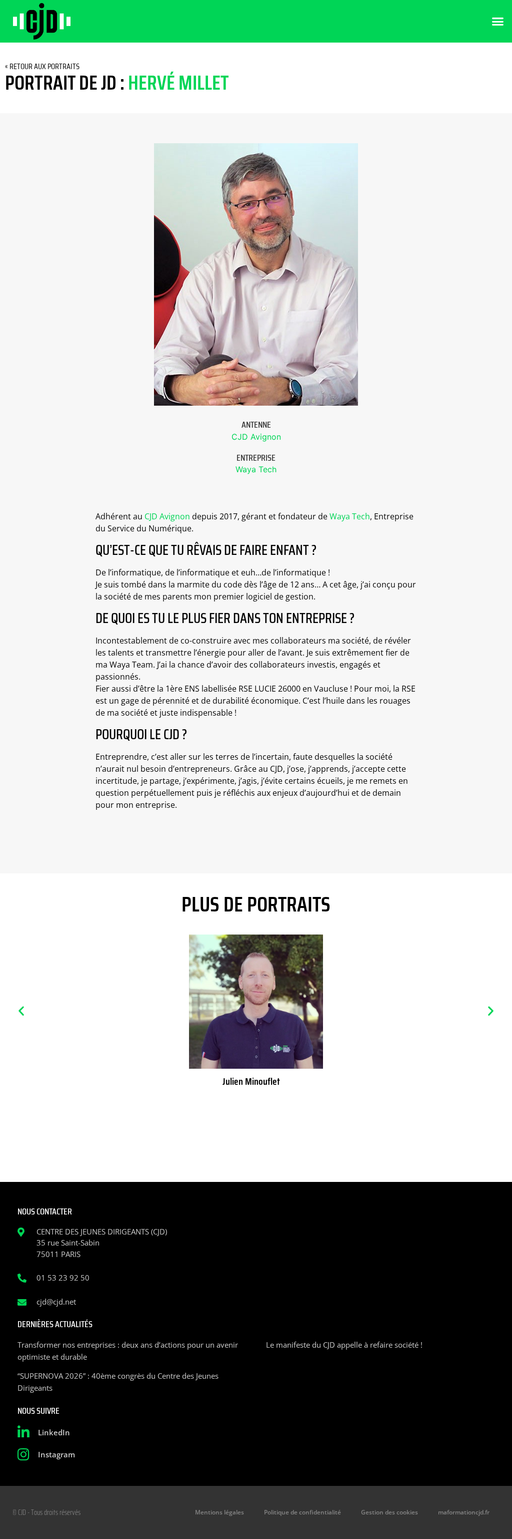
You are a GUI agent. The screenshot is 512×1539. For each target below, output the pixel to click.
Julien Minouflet (251, 1081)
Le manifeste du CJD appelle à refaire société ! (344, 1345)
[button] (498, 21)
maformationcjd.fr (464, 1512)
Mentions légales (219, 1512)
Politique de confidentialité (302, 1512)
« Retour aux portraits (42, 66)
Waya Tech (256, 469)
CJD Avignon (256, 437)
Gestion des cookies (389, 1512)
